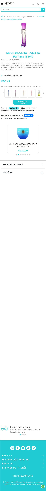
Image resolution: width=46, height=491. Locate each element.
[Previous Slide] (3, 93)
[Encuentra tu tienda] (43, 4)
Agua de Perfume (29, 16)
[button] (7, 93)
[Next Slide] (43, 93)
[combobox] (23, 10)
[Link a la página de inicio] (2, 16)
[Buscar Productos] (43, 9)
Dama (17, 16)
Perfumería (9, 17)
